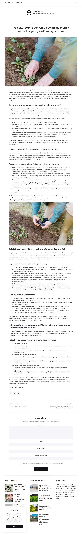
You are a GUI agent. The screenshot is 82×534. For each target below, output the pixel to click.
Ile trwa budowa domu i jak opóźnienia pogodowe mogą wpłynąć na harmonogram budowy (44, 519)
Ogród (47, 24)
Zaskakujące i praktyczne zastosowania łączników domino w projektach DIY (20, 498)
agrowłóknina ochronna (17, 331)
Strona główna (9, 3)
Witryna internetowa (41, 455)
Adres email (41, 448)
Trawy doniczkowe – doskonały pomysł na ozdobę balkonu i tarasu (45, 497)
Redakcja (19, 3)
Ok (14, 526)
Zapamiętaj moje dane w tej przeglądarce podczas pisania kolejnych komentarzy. (42, 463)
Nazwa (41, 441)
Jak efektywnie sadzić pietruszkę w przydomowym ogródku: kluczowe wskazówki (19, 488)
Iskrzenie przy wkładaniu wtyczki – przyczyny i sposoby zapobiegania (45, 487)
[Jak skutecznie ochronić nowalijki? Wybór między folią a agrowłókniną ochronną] (41, 61)
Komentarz (40, 425)
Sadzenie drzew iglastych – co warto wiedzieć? (45, 507)
